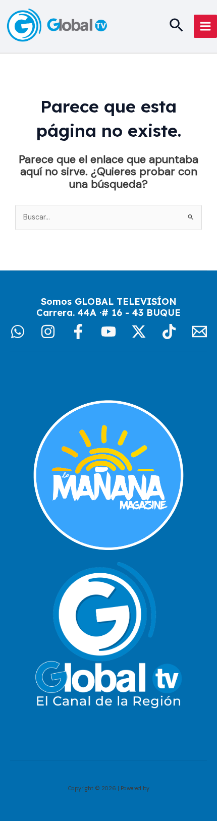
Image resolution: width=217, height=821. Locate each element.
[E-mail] (199, 331)
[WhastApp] (17, 331)
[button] (176, 26)
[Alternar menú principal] (205, 26)
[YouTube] (108, 331)
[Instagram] (48, 331)
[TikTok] (169, 331)
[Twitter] (138, 331)
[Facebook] (78, 331)
